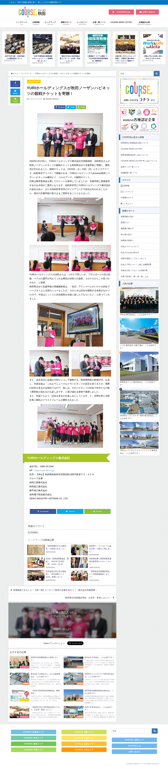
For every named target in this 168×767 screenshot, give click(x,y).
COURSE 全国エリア (134, 740)
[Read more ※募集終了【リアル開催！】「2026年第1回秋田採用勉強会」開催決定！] (70, 44)
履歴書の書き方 (127, 228)
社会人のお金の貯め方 (130, 252)
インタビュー (127, 204)
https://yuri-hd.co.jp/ (44, 470)
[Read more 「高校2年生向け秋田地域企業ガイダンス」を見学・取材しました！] (42, 44)
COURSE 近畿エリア (84, 732)
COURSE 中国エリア (84, 738)
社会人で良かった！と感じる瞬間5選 (136, 264)
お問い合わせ (148, 12)
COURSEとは (122, 12)
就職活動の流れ (127, 216)
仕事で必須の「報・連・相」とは (134, 276)
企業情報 (126, 186)
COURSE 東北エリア (33, 738)
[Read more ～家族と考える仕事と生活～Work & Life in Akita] (125, 44)
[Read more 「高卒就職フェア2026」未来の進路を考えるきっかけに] (153, 44)
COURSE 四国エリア (84, 744)
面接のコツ (125, 222)
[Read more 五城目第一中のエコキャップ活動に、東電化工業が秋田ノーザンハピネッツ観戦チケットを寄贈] (97, 44)
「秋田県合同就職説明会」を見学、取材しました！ (87, 598)
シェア (15, 85)
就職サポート (128, 198)
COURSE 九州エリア (84, 750)
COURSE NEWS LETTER (121, 22)
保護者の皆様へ (127, 240)
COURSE (34, 532)
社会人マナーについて (130, 246)
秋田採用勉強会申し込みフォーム (134, 155)
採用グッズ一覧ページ (130, 167)
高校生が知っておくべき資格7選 (134, 270)
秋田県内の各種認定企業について (134, 143)
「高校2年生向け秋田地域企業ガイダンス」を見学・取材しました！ (42, 58)
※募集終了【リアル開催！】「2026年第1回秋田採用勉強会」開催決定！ (70, 58)
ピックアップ (34, 81)
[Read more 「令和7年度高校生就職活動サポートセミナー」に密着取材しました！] (14, 44)
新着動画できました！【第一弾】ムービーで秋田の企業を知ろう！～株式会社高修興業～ (55, 590)
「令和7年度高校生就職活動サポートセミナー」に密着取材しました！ (14, 58)
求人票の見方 (126, 234)
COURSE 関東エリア (33, 744)
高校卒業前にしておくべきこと (133, 258)
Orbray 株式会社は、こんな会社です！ (136, 314)
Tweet (15, 93)
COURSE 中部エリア (33, 750)
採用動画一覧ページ (129, 173)
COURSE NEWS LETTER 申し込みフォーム (139, 161)
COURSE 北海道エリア (33, 732)
